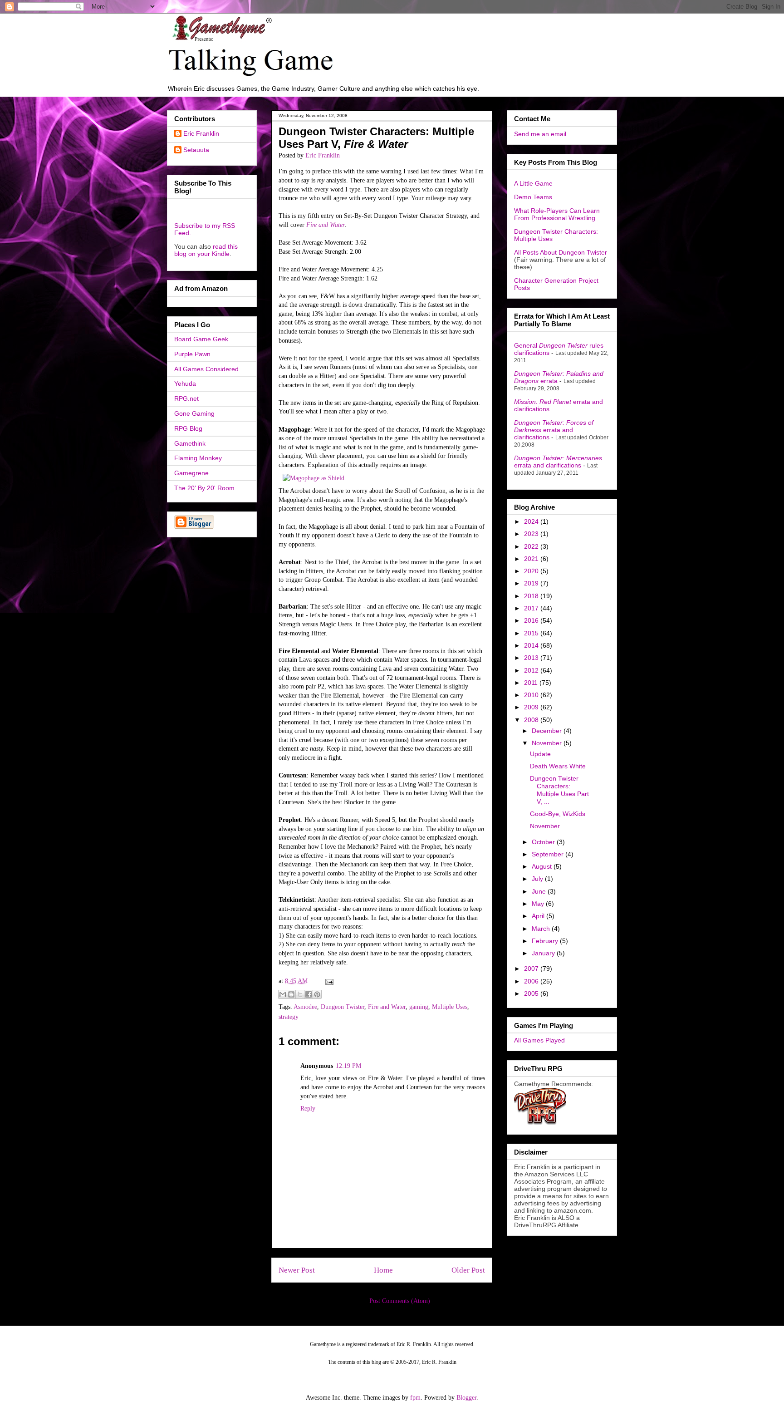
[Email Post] (327, 981)
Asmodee (305, 1006)
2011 (531, 682)
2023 (532, 533)
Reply (307, 1108)
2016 (532, 620)
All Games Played (539, 1040)
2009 (532, 707)
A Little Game (533, 183)
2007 (532, 968)
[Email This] (282, 994)
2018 (532, 596)
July (538, 878)
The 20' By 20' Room (204, 488)
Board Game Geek (201, 339)
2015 (532, 633)
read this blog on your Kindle (206, 250)
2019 (532, 583)
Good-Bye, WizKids (557, 813)
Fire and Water (325, 224)
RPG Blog (188, 428)
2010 (532, 694)
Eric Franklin (201, 133)
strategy (289, 1016)
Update (540, 753)
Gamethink (190, 443)
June (540, 891)
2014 (532, 645)
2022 (532, 546)
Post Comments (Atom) (399, 1301)
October (544, 842)
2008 (532, 719)
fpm (415, 1397)
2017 (532, 608)
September (548, 854)
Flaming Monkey (198, 458)
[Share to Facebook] (308, 994)
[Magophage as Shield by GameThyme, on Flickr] (313, 478)
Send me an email (540, 134)
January (544, 953)
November (548, 743)
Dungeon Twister (342, 1006)
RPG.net (186, 398)
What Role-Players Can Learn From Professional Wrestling (557, 214)
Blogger (466, 1397)
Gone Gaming (194, 413)
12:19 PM (348, 1065)
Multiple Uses (449, 1006)
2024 (532, 521)
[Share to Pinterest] (317, 994)
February (546, 940)
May (539, 903)
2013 (532, 657)
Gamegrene (191, 473)
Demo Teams (533, 197)
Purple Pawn (192, 354)
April (539, 915)
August (543, 866)
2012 (532, 670)
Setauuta (196, 149)
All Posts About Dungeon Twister (560, 252)
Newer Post (297, 1270)
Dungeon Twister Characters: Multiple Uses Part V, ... (559, 790)
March (542, 928)
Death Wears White (558, 766)
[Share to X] (299, 994)
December (548, 730)
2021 (532, 558)
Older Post (468, 1270)
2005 (532, 993)
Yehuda (185, 383)
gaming (418, 1006)
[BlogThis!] (291, 994)
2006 (532, 981)
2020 (532, 571)
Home (383, 1270)
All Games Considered (206, 369)
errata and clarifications (553, 430)
